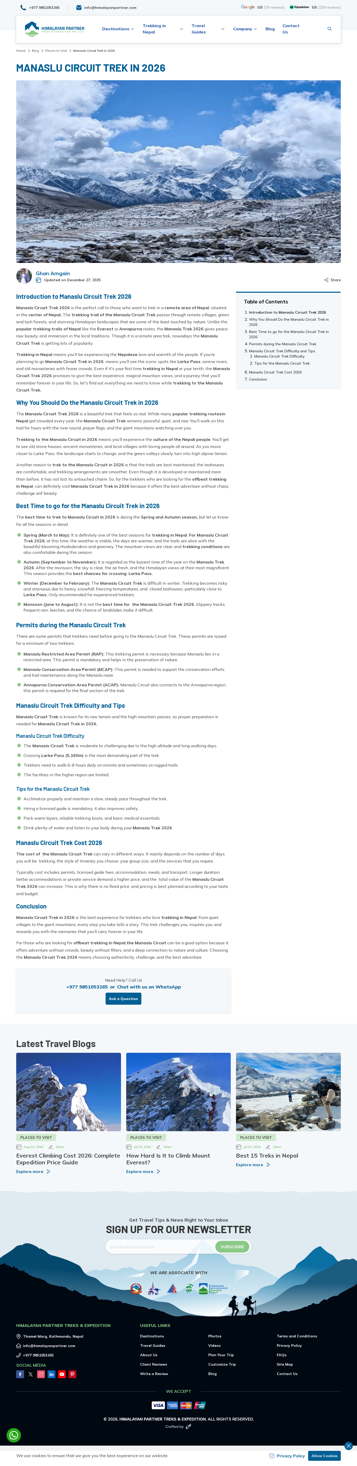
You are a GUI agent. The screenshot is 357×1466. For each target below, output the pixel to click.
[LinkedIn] (51, 1374)
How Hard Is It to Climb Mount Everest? (168, 1159)
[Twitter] (30, 1374)
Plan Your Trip (221, 1355)
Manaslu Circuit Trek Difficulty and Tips (282, 351)
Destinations (152, 1336)
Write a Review (154, 1373)
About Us (148, 1355)
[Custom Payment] (178, 1406)
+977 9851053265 (87, 987)
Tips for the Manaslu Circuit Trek (282, 363)
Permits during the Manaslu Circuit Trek (282, 344)
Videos (214, 1345)
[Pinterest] (72, 1374)
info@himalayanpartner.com (49, 1345)
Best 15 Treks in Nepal (267, 1155)
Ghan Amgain (53, 273)
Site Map (285, 1364)
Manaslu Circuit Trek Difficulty (279, 356)
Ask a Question (123, 998)
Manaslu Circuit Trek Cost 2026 (275, 372)
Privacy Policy (289, 1345)
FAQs (281, 1355)
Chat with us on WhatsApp (149, 987)
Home (21, 51)
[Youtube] (62, 1374)
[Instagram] (41, 1374)
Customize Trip (222, 1364)
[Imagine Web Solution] (189, 1426)
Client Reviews (153, 1364)
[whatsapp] (14, 1435)
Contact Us (287, 1373)
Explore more (29, 1171)
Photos (214, 1336)
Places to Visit (56, 51)
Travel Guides (152, 1345)
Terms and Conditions (297, 1336)
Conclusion (258, 379)
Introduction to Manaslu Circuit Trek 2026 (287, 312)
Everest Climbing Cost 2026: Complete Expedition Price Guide (68, 1159)
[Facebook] (20, 1374)
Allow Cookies (324, 1455)
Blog (270, 28)
